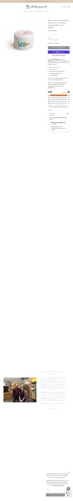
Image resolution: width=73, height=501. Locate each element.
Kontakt (46, 11)
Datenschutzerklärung (59, 485)
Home (25, 11)
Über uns (40, 11)
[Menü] (71, 487)
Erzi (49, 18)
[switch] (68, 495)
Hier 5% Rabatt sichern (57, 494)
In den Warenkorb (59, 47)
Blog (34, 11)
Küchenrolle (55, 75)
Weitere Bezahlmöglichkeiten (58, 55)
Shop (29, 11)
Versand (56, 39)
